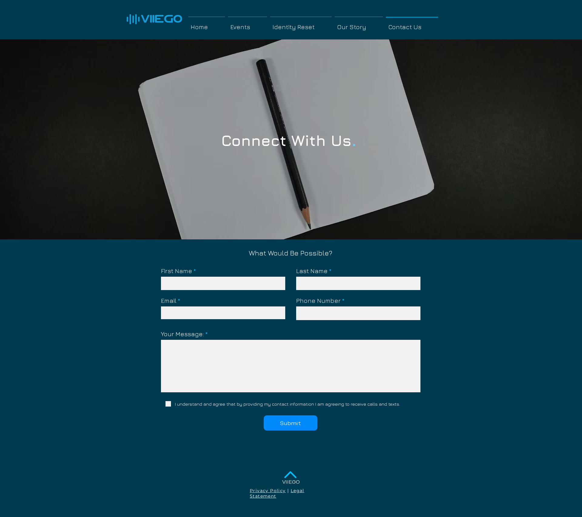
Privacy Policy (268, 490)
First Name (176, 271)
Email (168, 301)
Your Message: (182, 334)
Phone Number (318, 301)
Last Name (312, 271)
